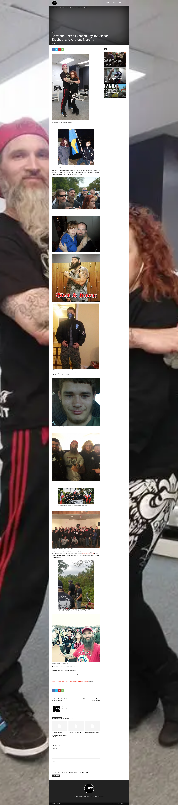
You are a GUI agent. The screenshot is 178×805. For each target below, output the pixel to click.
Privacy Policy (114, 803)
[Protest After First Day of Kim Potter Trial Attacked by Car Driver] (76, 726)
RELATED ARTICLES (57, 718)
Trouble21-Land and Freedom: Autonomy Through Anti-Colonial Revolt (114, 94)
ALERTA (107, 2)
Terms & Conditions (122, 803)
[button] (124, 3)
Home (53, 7)
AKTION (114, 2)
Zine (56, 7)
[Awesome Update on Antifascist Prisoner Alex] (92, 726)
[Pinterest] (59, 49)
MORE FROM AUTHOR (68, 718)
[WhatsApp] (62, 49)
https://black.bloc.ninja (66, 708)
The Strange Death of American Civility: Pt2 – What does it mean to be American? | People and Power (114, 78)
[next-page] (55, 739)
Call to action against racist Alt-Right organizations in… (91, 699)
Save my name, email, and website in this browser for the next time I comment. (71, 772)
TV (120, 2)
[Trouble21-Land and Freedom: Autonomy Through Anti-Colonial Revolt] (115, 90)
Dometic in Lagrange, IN (88, 553)
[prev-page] (53, 739)
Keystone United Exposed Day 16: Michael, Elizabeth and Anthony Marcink (70, 681)
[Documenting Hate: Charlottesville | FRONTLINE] (115, 59)
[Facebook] (53, 49)
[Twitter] (56, 49)
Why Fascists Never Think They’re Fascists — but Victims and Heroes (62, 699)
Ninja (54, 43)
